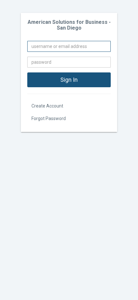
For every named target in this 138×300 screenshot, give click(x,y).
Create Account (47, 105)
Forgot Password (48, 118)
